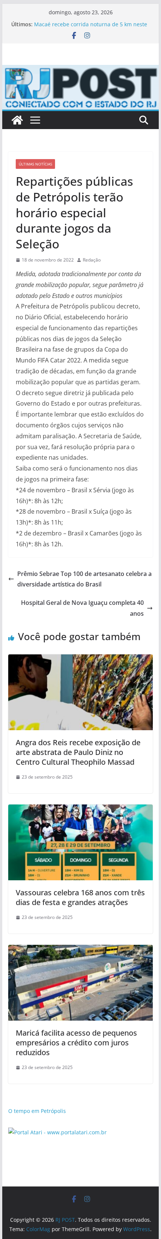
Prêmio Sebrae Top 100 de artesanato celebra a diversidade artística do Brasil (84, 579)
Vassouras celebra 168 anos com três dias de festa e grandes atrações (80, 897)
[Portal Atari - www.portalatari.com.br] (57, 1132)
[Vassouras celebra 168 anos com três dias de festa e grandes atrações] (80, 810)
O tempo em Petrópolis (37, 1110)
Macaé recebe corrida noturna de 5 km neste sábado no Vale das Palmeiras (90, 28)
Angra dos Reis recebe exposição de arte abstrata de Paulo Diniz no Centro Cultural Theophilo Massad (78, 752)
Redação (92, 260)
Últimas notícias (35, 164)
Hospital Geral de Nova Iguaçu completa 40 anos (82, 608)
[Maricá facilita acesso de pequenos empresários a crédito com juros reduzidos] (80, 950)
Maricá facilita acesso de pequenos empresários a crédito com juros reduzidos (76, 1042)
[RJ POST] (17, 120)
